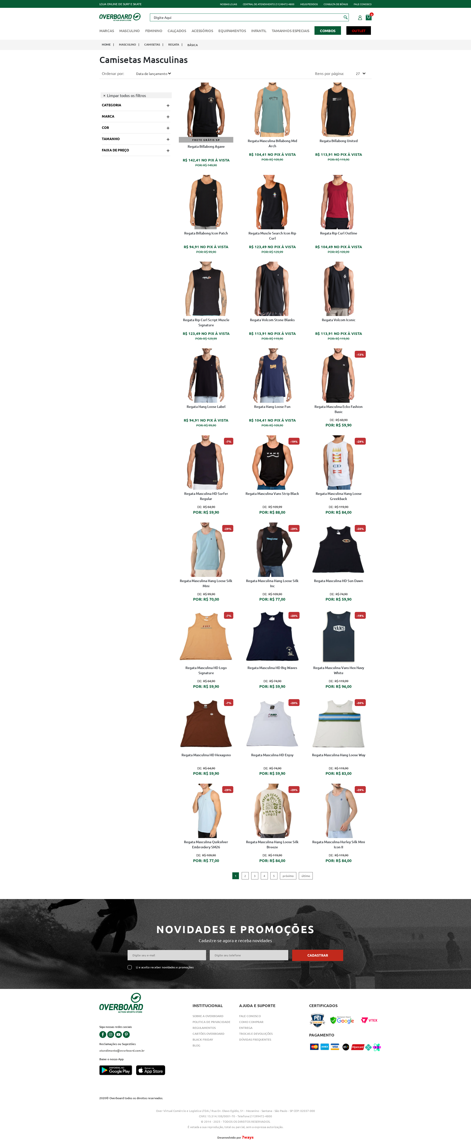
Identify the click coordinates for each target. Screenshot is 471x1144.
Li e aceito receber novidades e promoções (165, 967)
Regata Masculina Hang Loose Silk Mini (206, 583)
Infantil (258, 30)
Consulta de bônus (336, 4)
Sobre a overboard (208, 1016)
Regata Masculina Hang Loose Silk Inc (272, 583)
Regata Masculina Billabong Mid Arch (272, 143)
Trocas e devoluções (256, 1034)
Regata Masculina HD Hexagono (206, 755)
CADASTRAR (317, 955)
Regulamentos (204, 1028)
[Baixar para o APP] (117, 1070)
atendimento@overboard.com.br (121, 1050)
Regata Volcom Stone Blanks (272, 319)
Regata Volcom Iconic (338, 319)
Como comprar (251, 1022)
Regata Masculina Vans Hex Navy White (338, 670)
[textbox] (249, 17)
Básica (192, 45)
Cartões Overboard (208, 1034)
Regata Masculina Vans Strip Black (272, 493)
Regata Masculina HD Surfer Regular (206, 496)
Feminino (153, 30)
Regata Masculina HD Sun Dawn (338, 580)
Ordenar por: (113, 73)
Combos (328, 30)
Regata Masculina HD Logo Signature (206, 670)
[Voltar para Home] (120, 16)
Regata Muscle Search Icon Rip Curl (272, 236)
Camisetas (152, 44)
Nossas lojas (228, 4)
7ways (248, 1137)
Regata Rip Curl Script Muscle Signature (206, 322)
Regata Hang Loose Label (206, 406)
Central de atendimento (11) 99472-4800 (268, 4)
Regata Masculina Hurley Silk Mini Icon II (338, 844)
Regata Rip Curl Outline (338, 233)
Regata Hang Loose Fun (272, 406)
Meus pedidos (309, 4)
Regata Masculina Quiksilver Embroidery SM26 (206, 844)
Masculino (129, 30)
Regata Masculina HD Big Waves (272, 667)
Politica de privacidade (211, 1022)
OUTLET (359, 30)
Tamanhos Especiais (290, 30)
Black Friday (203, 1039)
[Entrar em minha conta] (360, 16)
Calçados (177, 30)
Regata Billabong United (339, 140)
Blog (196, 1045)
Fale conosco (363, 4)
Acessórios (202, 30)
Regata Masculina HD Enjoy (272, 755)
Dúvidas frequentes (255, 1039)
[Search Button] (346, 17)
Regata (173, 44)
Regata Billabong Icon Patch (206, 233)
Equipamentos (232, 30)
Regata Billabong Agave (206, 146)
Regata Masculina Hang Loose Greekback (339, 496)
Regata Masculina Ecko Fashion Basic (338, 409)
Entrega (245, 1028)
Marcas (106, 30)
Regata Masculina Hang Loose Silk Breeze (272, 844)
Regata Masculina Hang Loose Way (338, 755)
